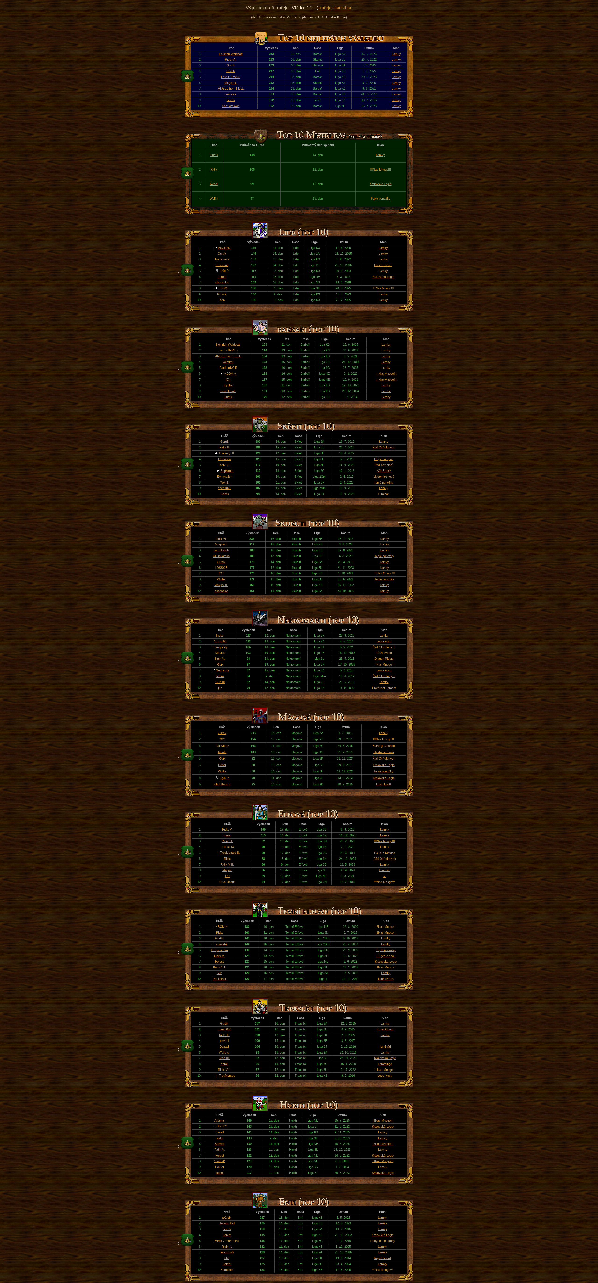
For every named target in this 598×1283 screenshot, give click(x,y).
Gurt (219, 973)
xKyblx (230, 71)
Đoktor (219, 1167)
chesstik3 (227, 847)
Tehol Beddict (222, 784)
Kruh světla (384, 653)
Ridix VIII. (227, 864)
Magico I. (230, 83)
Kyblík (228, 385)
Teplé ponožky (380, 198)
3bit (226, 1258)
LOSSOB (221, 568)
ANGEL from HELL (231, 88)
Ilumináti (383, 494)
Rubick (222, 294)
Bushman (222, 265)
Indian (220, 635)
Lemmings (385, 1064)
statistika (342, 8)
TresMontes (227, 1075)
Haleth (224, 494)
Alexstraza (222, 259)
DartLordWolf (230, 106)
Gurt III (220, 682)
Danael (224, 1046)
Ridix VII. (224, 1070)
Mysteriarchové (383, 476)
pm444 (224, 1041)
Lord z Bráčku (230, 77)
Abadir (222, 752)
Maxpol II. (221, 585)
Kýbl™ (224, 270)
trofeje (324, 8)
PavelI (219, 1132)
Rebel (214, 184)
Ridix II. (224, 447)
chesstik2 (224, 488)
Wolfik (214, 198)
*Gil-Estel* (384, 471)
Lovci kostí (384, 641)
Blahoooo (224, 459)
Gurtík (231, 65)
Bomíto (219, 1144)
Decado (220, 653)
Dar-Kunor (222, 746)
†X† (228, 379)
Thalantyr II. (227, 453)
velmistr (230, 94)
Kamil (224, 1064)
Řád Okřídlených (383, 447)
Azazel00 (220, 641)
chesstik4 (221, 282)
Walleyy (224, 1052)
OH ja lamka (221, 556)
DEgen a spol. (383, 459)
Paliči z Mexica (384, 853)
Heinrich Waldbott (231, 54)
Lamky (396, 54)
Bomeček (219, 967)
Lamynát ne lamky (382, 1241)
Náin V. (220, 658)
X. (384, 876)
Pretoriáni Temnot (384, 688)
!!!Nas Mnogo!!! (380, 169)
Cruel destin (227, 882)
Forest (222, 277)
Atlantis (219, 1120)
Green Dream (383, 265)
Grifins (220, 676)
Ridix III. (227, 841)
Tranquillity (220, 647)
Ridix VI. (231, 59)
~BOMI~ (224, 288)
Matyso (227, 870)
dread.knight (228, 391)
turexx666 (224, 1029)
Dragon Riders (384, 658)
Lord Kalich (221, 550)
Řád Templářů (383, 465)
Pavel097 (224, 248)
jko (220, 688)
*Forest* (219, 1161)
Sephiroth (227, 471)
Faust (227, 835)
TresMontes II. (230, 852)
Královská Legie (380, 184)
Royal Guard (385, 1029)
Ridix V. (227, 829)
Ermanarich (224, 476)
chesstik (222, 944)
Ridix (213, 169)
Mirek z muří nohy (227, 1241)
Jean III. (224, 1058)
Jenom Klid (227, 1223)
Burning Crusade (383, 746)
